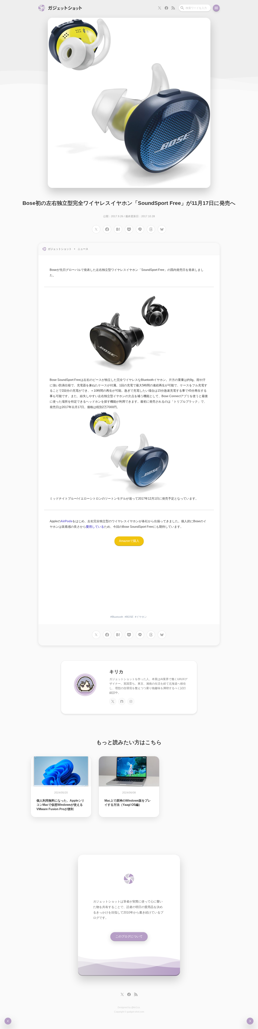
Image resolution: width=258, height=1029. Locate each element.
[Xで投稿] (96, 229)
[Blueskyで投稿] (162, 229)
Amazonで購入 (129, 540)
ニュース (83, 248)
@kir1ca (135, 1007)
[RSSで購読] (173, 8)
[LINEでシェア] (140, 229)
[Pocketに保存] (129, 229)
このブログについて (129, 936)
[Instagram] (130, 701)
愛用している (95, 526)
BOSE (129, 616)
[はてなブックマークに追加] (118, 229)
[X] (112, 701)
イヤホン (141, 616)
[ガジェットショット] (60, 8)
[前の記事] (250, 1021)
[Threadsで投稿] (151, 229)
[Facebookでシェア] (107, 229)
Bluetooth (117, 616)
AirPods (66, 521)
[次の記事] (8, 1021)
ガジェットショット (60, 248)
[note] (121, 701)
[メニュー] (216, 8)
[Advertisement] (129, 582)
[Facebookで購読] (166, 8)
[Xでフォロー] (159, 8)
